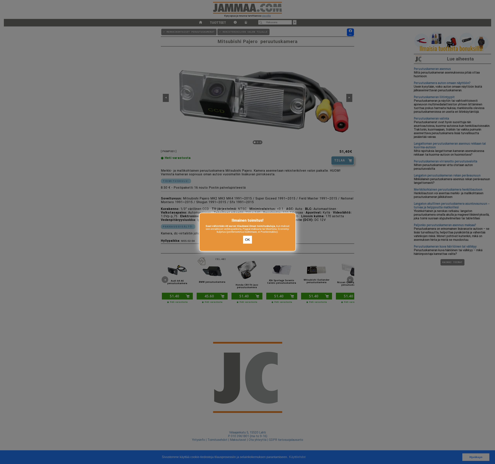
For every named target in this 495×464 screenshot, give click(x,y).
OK (247, 240)
